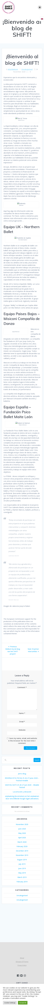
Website (22, 730)
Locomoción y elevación (22, 792)
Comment (22, 687)
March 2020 (22, 842)
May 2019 (22, 873)
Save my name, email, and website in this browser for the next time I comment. (22, 740)
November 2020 (22, 824)
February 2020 (22, 846)
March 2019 (22, 877)
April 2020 (22, 837)
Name (22, 713)
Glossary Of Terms (22, 962)
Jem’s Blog (22, 774)
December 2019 (22, 851)
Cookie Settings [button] (9, 1003)
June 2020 (22, 829)
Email (22, 721)
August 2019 (22, 859)
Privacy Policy (22, 965)
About (22, 958)
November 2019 (22, 855)
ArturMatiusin (13, 69)
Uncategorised (27, 69)
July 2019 (22, 864)
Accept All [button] (22, 1003)
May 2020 (22, 833)
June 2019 (22, 868)
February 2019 (22, 882)
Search (37, 760)
